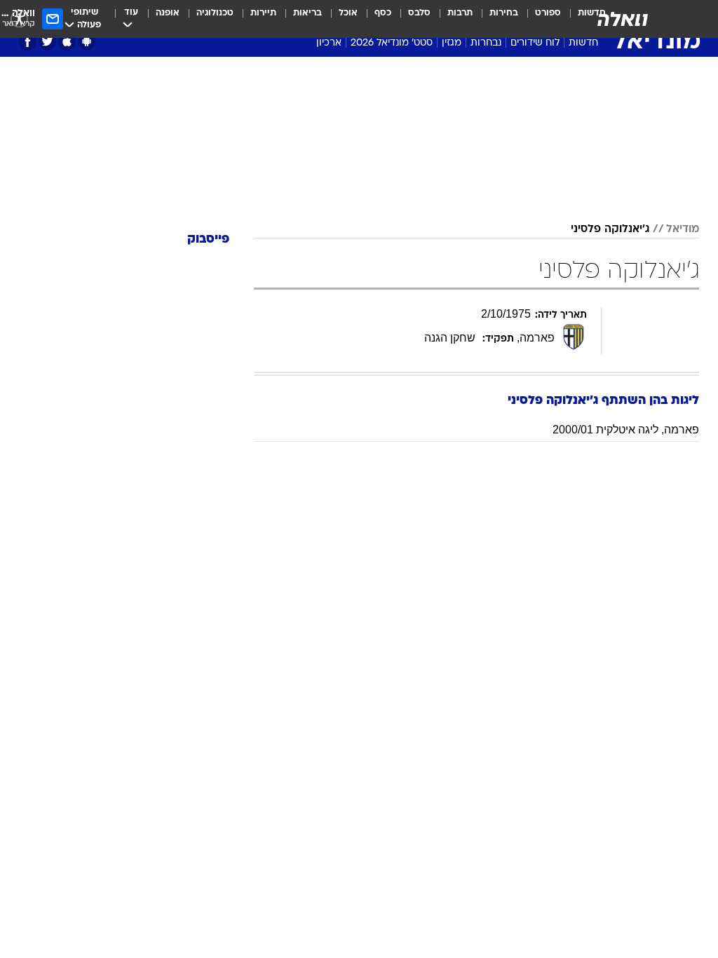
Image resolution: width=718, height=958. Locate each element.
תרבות (460, 13)
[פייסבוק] (27, 41)
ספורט (548, 13)
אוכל (348, 13)
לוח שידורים (535, 43)
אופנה (168, 13)
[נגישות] (19, 18)
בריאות (307, 13)
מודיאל (682, 229)
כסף (382, 13)
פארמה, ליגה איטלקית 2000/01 (626, 430)
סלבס (419, 13)
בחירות (503, 13)
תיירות (263, 13)
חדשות (583, 43)
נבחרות (485, 43)
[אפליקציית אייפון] (67, 41)
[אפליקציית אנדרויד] (86, 41)
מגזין (451, 43)
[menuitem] (539, 19)
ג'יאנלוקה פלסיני (610, 229)
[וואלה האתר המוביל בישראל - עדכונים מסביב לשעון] (622, 19)
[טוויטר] (47, 41)
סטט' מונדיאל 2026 (392, 43)
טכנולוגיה (214, 13)
